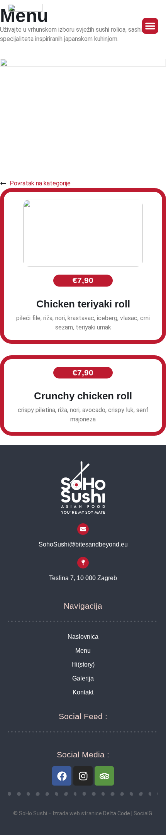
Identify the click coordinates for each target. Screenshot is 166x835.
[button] (150, 26)
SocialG (143, 813)
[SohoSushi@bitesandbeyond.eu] (83, 529)
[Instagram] (83, 776)
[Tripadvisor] (104, 776)
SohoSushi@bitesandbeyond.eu (83, 544)
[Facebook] (61, 776)
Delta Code (116, 813)
